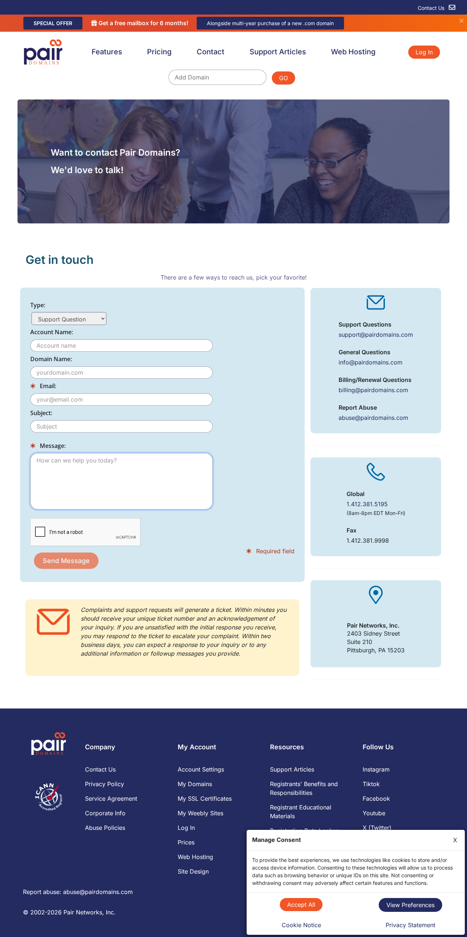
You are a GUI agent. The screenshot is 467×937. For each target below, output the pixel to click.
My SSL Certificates (205, 798)
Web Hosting (353, 51)
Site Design (193, 871)
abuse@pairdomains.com (373, 417)
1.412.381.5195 (367, 504)
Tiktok (371, 784)
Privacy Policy (104, 784)
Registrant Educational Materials (300, 812)
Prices (186, 842)
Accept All (301, 904)
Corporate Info (105, 813)
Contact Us (432, 8)
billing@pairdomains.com (373, 390)
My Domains (195, 784)
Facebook (376, 798)
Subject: (41, 413)
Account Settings (201, 769)
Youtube (374, 813)
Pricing (159, 51)
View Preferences (410, 905)
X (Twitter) (377, 827)
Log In (424, 52)
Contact (210, 51)
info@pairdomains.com (370, 362)
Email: (47, 386)
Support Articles (278, 51)
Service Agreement (111, 798)
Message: (52, 446)
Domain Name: (51, 359)
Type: (37, 305)
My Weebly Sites (200, 813)
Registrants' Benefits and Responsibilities (304, 788)
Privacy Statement (410, 925)
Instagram (376, 769)
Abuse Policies (105, 827)
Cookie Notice (301, 925)
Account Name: (51, 332)
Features (107, 51)
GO (283, 78)
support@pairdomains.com (376, 334)
